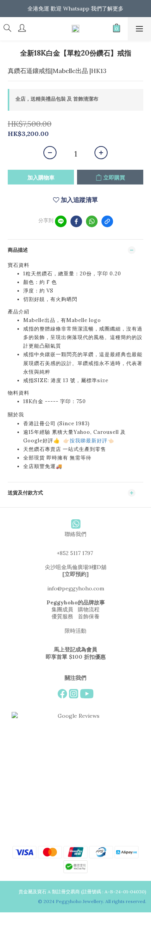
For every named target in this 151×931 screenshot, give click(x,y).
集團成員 (62, 609)
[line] (61, 221)
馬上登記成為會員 (75, 649)
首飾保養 (89, 616)
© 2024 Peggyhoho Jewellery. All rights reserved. (93, 901)
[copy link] (107, 221)
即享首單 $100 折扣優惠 (76, 656)
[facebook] (76, 221)
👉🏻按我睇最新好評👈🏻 (88, 440)
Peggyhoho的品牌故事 (75, 602)
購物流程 (89, 609)
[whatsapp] (92, 221)
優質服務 (62, 616)
